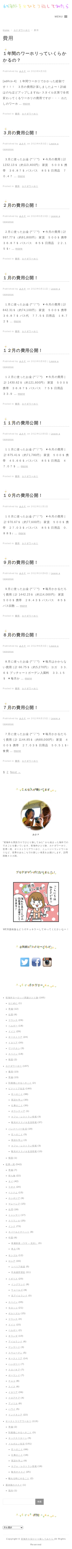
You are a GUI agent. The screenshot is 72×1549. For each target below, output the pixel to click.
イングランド (18, 1284)
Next (15, 772)
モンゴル (13, 1255)
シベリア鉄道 (18, 1266)
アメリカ (13, 1403)
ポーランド (14, 1375)
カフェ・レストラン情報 (24, 1117)
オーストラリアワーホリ (18, 1421)
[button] (59, 16)
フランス (13, 1020)
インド (11, 1226)
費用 (17, 114)
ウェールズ (17, 1290)
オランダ (13, 1336)
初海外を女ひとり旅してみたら (37, 1539)
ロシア (11, 1261)
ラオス (11, 1187)
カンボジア (14, 1198)
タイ (10, 1181)
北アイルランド (19, 1295)
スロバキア (14, 1370)
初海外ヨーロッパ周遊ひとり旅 (22, 997)
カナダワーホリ (22, 30)
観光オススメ (18, 1472)
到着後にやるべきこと (20, 1083)
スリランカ (14, 1220)
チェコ (11, 1381)
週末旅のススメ (14, 1485)
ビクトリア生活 (16, 1088)
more (26, 103)
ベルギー (13, 1026)
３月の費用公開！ (20, 132)
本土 (13, 1249)
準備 (10, 1009)
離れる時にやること (18, 1478)
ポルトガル (14, 1313)
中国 (10, 1237)
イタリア (13, 1042)
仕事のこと (17, 1105)
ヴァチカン (14, 1048)
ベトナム (13, 1192)
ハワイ (11, 1409)
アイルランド (15, 1341)
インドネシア (15, 1415)
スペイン (13, 1054)
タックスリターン (17, 1438)
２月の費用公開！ (20, 205)
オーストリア (15, 1037)
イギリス (13, 1279)
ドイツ (11, 1031)
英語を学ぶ (17, 1100)
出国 (10, 1014)
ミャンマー (14, 1215)
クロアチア (14, 1398)
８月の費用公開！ (20, 634)
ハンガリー (14, 1364)
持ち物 (11, 1175)
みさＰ (22, 71)
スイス (11, 1386)
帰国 (10, 1059)
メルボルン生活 (16, 1444)
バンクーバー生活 (17, 1129)
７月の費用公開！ (20, 707)
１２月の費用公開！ (23, 350)
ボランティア (18, 1111)
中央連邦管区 (18, 1272)
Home (6, 30)
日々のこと (17, 1094)
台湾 (10, 1209)
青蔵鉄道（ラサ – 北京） (24, 1243)
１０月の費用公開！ (23, 495)
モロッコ (13, 1308)
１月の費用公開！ (20, 277)
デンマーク (14, 1347)
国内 (10, 1490)
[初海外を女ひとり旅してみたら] (36, 6)
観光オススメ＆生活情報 (24, 1122)
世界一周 (10, 1164)
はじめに (13, 1003)
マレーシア (14, 1204)
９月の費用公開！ (20, 562)
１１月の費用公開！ (23, 422)
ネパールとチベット (18, 1232)
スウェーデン (15, 1353)
